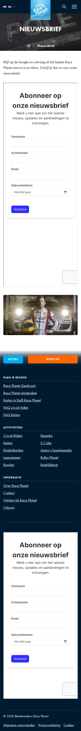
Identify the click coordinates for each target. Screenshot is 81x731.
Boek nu (53, 359)
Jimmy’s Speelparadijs (56, 450)
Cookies (69, 725)
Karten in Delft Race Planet (22, 400)
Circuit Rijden (12, 435)
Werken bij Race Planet (20, 500)
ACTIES (13, 359)
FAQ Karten (11, 414)
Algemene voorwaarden (19, 725)
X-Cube (46, 442)
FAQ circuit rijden (15, 407)
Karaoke (46, 435)
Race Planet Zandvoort (19, 385)
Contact (9, 492)
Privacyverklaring (49, 725)
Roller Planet (49, 457)
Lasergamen (11, 457)
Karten (7, 442)
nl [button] (10, 6)
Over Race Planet (15, 485)
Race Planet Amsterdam (20, 392)
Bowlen (8, 464)
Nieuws (8, 507)
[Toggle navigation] (74, 6)
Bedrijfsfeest (49, 464)
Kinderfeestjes (13, 450)
